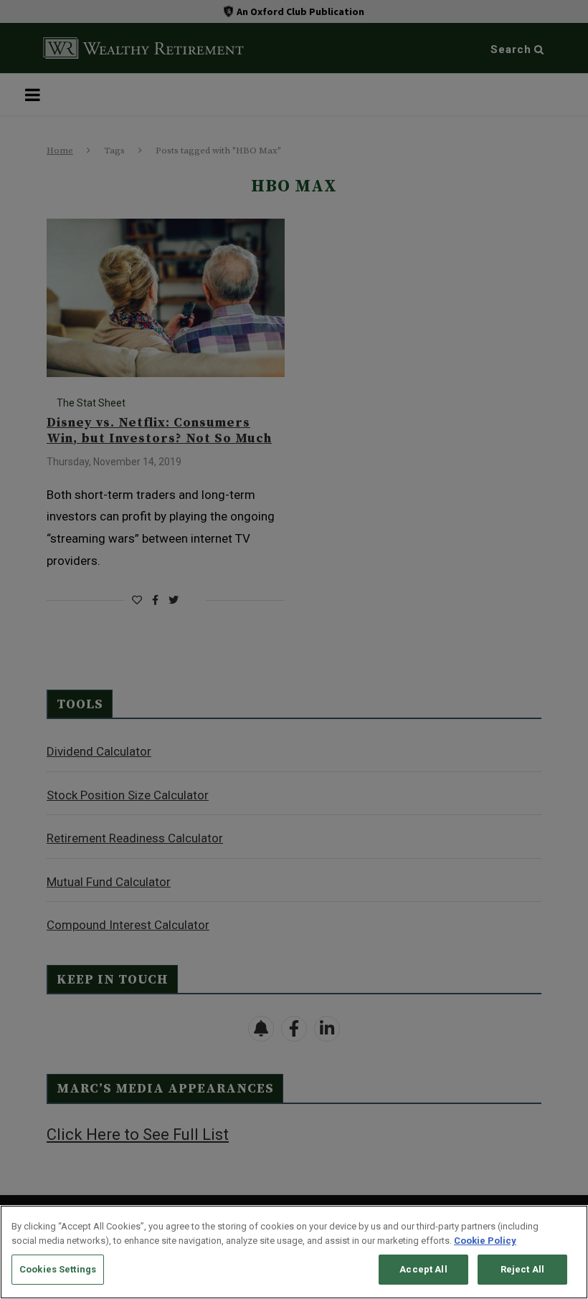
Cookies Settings (57, 1269)
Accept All (423, 1269)
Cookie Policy (485, 1240)
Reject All (522, 1269)
